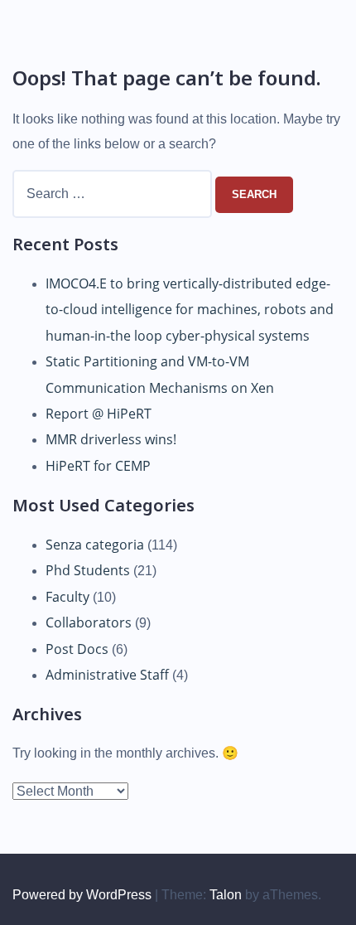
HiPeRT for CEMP (98, 466)
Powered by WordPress (82, 895)
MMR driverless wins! (111, 439)
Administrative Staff (107, 675)
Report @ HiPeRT (99, 413)
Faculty (67, 597)
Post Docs (77, 649)
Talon (225, 895)
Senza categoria (95, 544)
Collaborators (89, 622)
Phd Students (88, 570)
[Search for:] (113, 193)
